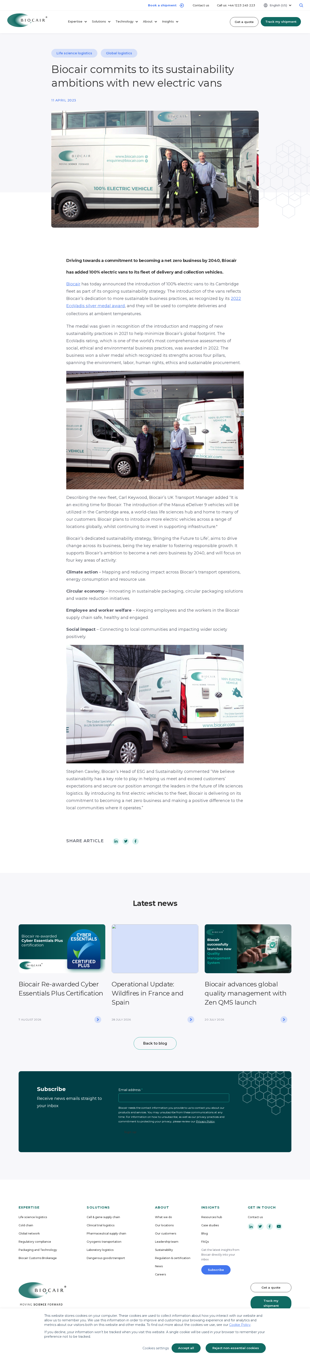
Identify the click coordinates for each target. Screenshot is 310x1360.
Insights (168, 21)
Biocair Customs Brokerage (38, 1258)
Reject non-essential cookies (235, 1348)
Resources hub (211, 1217)
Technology (124, 21)
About (148, 21)
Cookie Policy (240, 1325)
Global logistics (119, 53)
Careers (160, 1274)
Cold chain (26, 1225)
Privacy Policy (205, 1121)
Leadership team (166, 1241)
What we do (163, 1217)
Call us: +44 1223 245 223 (236, 5)
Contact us (201, 5)
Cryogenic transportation (104, 1241)
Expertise (75, 21)
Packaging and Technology (38, 1250)
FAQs (205, 1241)
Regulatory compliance (35, 1241)
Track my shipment (280, 21)
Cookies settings (156, 1348)
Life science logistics (74, 53)
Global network (29, 1233)
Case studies (210, 1225)
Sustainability (164, 1250)
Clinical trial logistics (100, 1225)
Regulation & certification (172, 1258)
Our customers (165, 1233)
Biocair (73, 284)
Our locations (164, 1225)
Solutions (99, 21)
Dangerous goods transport (106, 1258)
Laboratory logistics (100, 1250)
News (159, 1266)
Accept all (186, 1348)
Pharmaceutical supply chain (106, 1233)
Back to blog (155, 1043)
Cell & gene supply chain (103, 1217)
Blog (204, 1233)
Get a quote (244, 22)
